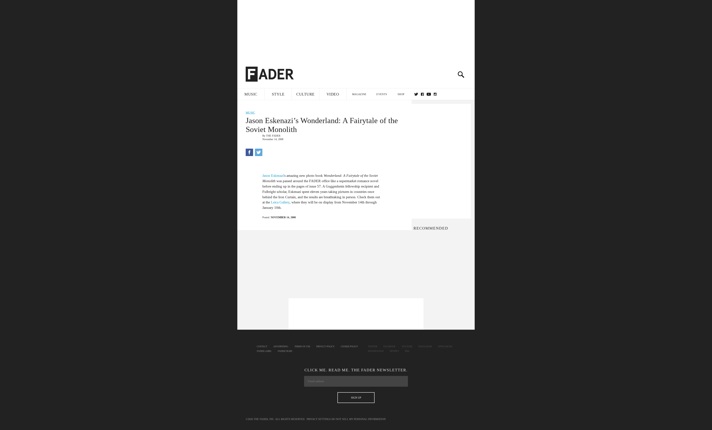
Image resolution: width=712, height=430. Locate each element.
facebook (422, 94)
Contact (262, 346)
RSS (407, 351)
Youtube (407, 346)
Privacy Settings (319, 419)
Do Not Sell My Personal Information (359, 419)
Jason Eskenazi (273, 176)
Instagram (425, 346)
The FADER (273, 135)
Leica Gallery (280, 202)
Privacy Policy (325, 346)
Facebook (389, 346)
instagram (435, 94)
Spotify (394, 351)
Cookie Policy (349, 346)
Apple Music (445, 346)
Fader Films (285, 351)
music (250, 112)
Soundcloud (376, 351)
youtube (429, 94)
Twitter (416, 94)
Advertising (280, 346)
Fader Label (264, 351)
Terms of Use (302, 346)
